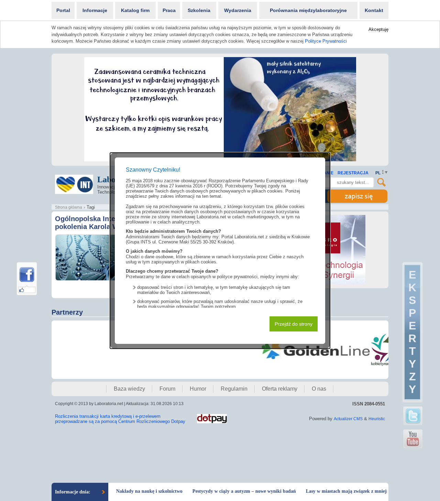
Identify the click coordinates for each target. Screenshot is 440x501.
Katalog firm (135, 10)
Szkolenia (199, 10)
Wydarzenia (237, 10)
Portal (63, 10)
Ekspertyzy (412, 332)
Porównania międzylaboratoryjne (308, 10)
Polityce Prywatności (326, 41)
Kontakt (374, 10)
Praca (169, 10)
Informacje (94, 10)
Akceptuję (378, 29)
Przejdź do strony (293, 324)
